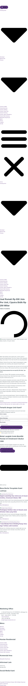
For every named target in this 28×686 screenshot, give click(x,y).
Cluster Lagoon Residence (6, 114)
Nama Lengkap (3, 414)
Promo (1, 120)
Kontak (1, 123)
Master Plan (2, 58)
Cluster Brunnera (3, 108)
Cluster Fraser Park (4, 111)
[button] (14, 153)
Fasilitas (2, 122)
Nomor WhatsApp (4, 418)
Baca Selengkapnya (4, 505)
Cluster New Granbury (5, 116)
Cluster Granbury (3, 112)
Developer (2, 57)
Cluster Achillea (3, 106)
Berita (1, 119)
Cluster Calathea (3, 109)
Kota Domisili (2, 422)
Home (1, 8)
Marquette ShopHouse (5, 117)
